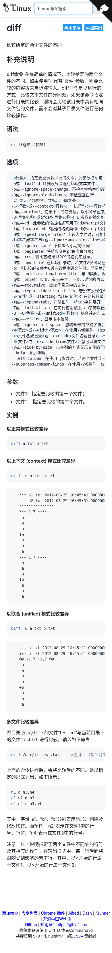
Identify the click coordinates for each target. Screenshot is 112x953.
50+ (79, 936)
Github (31, 924)
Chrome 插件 (53, 913)
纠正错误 (72, 27)
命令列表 (30, 913)
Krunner (102, 913)
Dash (87, 913)
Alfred (73, 913)
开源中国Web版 (57, 919)
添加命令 (10, 913)
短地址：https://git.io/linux (63, 924)
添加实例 (94, 27)
